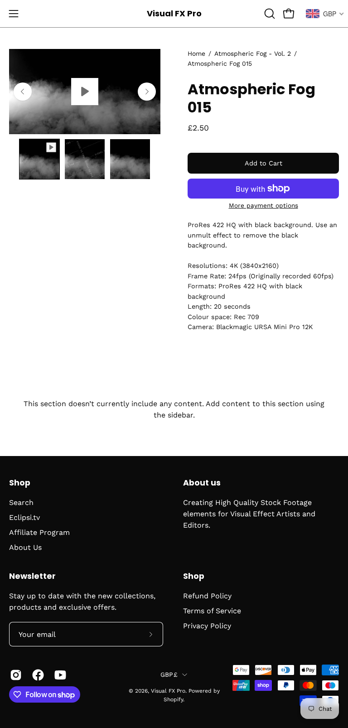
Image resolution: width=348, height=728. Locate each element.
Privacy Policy (207, 625)
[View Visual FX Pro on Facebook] (36, 675)
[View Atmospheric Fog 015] (84, 91)
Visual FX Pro (174, 13)
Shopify (173, 699)
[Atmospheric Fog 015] (39, 159)
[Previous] (23, 92)
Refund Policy (207, 596)
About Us (25, 547)
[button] (268, 13)
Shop (19, 483)
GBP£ (169, 674)
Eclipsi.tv (24, 517)
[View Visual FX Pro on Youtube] (58, 675)
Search (21, 502)
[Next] (147, 92)
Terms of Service (212, 611)
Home (196, 53)
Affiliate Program (39, 532)
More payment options (263, 205)
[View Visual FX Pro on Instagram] (14, 675)
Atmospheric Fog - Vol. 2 (252, 53)
